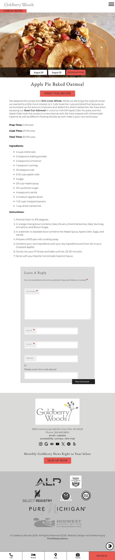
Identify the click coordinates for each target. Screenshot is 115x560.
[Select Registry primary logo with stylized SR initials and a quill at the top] (37, 501)
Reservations (76, 72)
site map (70, 438)
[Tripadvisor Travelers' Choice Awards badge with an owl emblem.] (75, 487)
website (61, 435)
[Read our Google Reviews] (46, 444)
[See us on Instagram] (40, 444)
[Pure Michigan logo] (57, 514)
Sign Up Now (57, 460)
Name (30, 330)
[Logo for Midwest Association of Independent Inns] (57, 528)
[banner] (57, 505)
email (52, 435)
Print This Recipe (57, 93)
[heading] (57, 84)
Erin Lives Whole (52, 101)
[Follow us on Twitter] (63, 444)
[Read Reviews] (52, 444)
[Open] (111, 4)
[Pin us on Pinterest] (68, 444)
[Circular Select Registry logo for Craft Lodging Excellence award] (66, 501)
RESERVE (101, 556)
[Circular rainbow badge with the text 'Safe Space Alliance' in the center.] (86, 501)
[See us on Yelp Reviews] (74, 444)
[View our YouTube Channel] (57, 444)
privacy (59, 438)
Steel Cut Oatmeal (35, 110)
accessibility (46, 438)
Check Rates (13, 10)
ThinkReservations (57, 538)
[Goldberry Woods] (15, 7)
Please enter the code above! (40, 369)
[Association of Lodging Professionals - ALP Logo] (48, 487)
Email (30, 344)
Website (30, 358)
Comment (32, 291)
